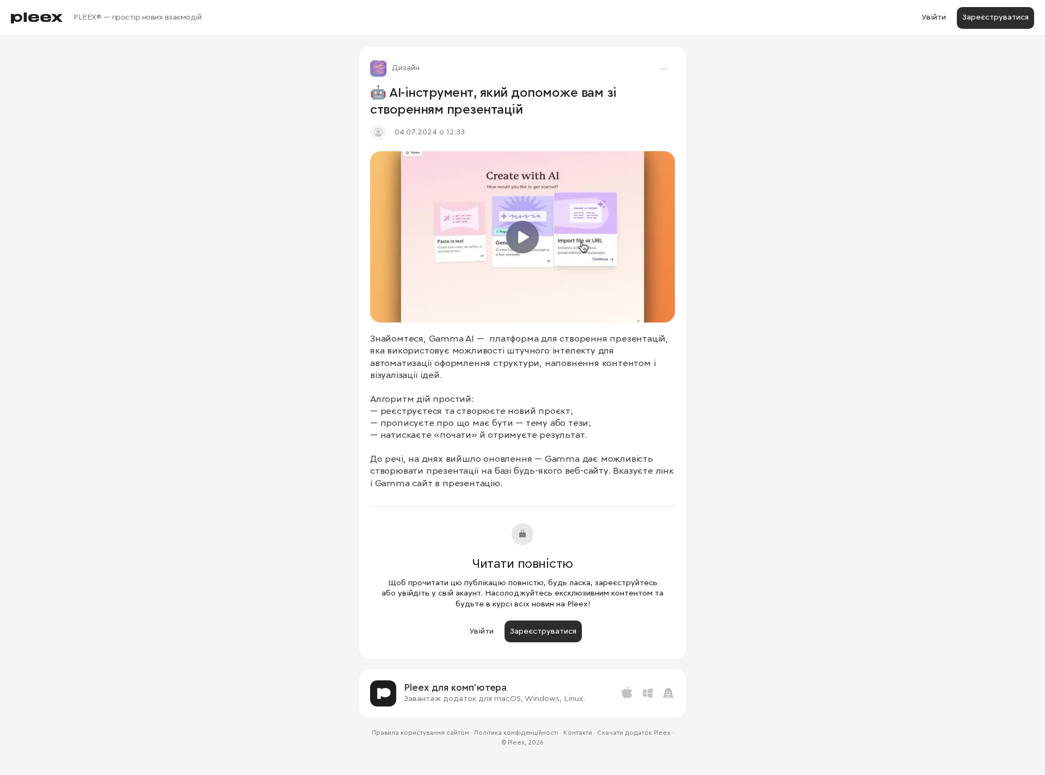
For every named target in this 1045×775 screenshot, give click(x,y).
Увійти (933, 17)
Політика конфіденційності (516, 733)
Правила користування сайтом (420, 733)
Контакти (577, 733)
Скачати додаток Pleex (634, 733)
